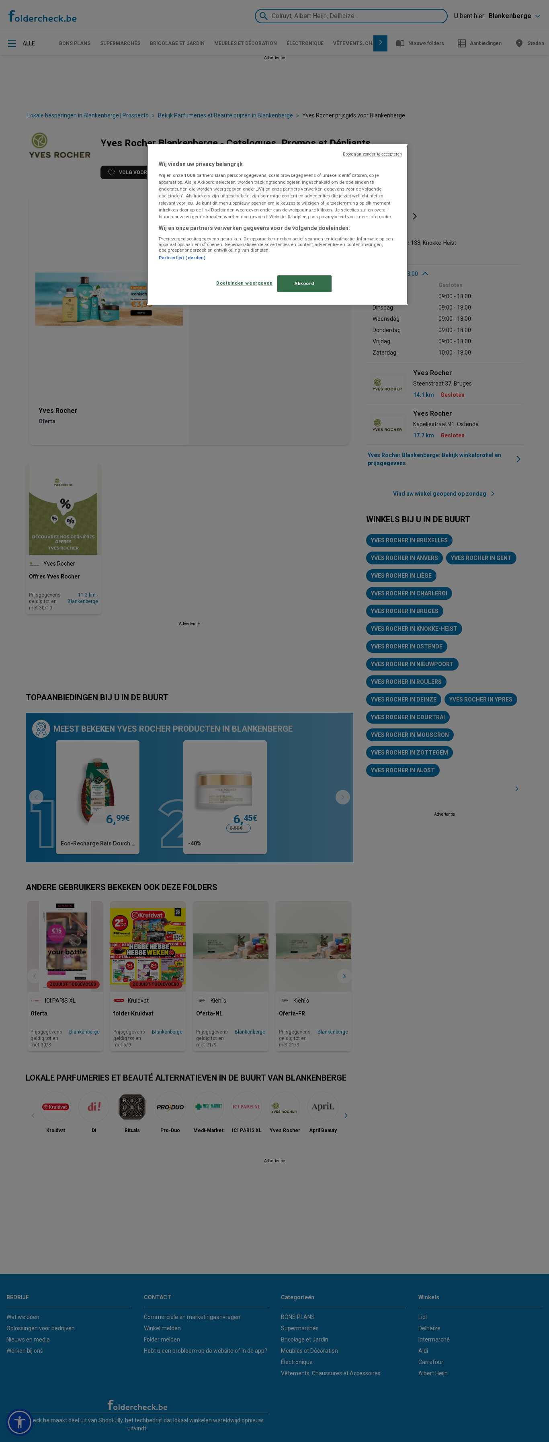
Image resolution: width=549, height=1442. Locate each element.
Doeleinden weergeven (244, 283)
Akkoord (304, 283)
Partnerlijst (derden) (182, 258)
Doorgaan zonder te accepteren (372, 154)
